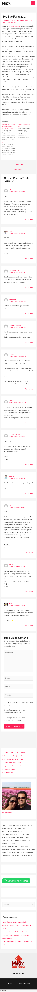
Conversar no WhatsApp (18, 880)
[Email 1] (20, 973)
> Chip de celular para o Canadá (13, 759)
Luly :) (11, 231)
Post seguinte (18, 169)
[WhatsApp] (23, 973)
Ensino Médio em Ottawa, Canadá (14, 932)
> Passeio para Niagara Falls (12, 756)
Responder (29, 219)
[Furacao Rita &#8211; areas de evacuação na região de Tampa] (10, 132)
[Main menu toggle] (33, 3)
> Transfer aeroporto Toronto (13, 752)
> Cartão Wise (7, 773)
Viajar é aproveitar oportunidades (14, 922)
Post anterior (18, 164)
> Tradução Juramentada (11, 762)
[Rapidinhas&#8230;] (10, 148)
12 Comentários (8, 20)
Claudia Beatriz (14, 270)
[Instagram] (17, 973)
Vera (10, 190)
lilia (10, 401)
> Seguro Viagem (8, 769)
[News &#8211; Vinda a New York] (25, 131)
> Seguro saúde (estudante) (12, 766)
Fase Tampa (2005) (22, 20)
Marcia (11, 476)
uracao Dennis (14, 26)
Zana (10, 603)
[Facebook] (14, 973)
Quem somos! (7, 813)
